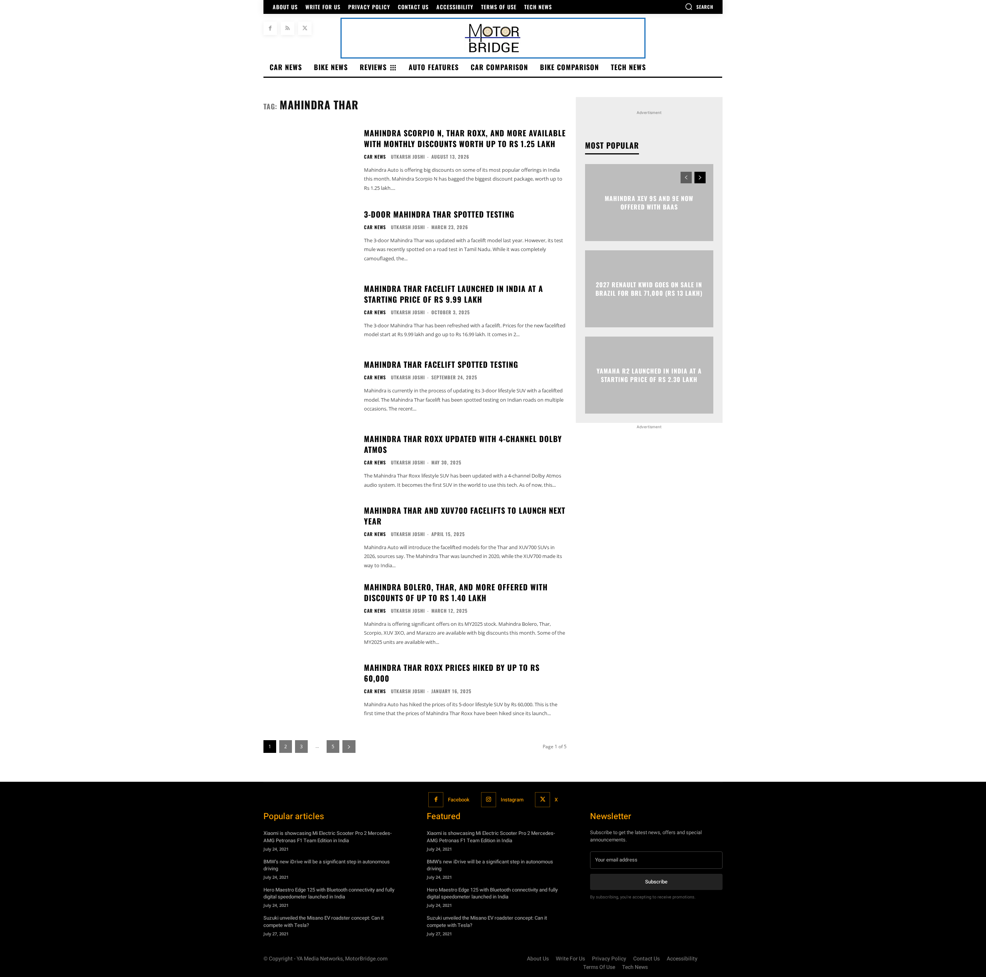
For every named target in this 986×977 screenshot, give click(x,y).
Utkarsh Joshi (408, 156)
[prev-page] (686, 177)
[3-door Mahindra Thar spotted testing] (308, 236)
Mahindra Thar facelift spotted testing (441, 364)
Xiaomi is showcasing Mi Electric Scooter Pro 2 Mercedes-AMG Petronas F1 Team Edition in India (327, 837)
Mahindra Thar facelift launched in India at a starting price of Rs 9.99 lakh (453, 294)
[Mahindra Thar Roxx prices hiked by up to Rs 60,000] (308, 690)
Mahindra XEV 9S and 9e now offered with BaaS (649, 202)
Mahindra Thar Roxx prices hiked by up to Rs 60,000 (452, 673)
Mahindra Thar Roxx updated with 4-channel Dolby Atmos (463, 444)
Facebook (459, 799)
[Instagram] (488, 799)
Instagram (512, 799)
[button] (699, 6)
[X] (305, 28)
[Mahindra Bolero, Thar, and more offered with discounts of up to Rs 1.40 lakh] (308, 613)
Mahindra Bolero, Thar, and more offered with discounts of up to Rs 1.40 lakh (456, 592)
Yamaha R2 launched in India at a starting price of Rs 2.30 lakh (649, 375)
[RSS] (287, 28)
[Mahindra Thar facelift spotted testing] (308, 386)
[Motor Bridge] (493, 38)
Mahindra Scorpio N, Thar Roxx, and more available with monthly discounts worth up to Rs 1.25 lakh (465, 138)
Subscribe (656, 881)
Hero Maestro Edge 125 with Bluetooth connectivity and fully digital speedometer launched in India (328, 893)
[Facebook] (270, 28)
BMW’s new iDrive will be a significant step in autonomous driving (326, 865)
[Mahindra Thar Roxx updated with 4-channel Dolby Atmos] (308, 461)
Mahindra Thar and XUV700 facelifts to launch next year (464, 515)
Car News (375, 156)
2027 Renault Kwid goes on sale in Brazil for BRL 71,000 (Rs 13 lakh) (649, 288)
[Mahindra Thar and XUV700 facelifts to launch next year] (308, 536)
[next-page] (700, 177)
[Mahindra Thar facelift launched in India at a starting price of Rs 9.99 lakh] (308, 311)
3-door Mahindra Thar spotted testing (439, 214)
